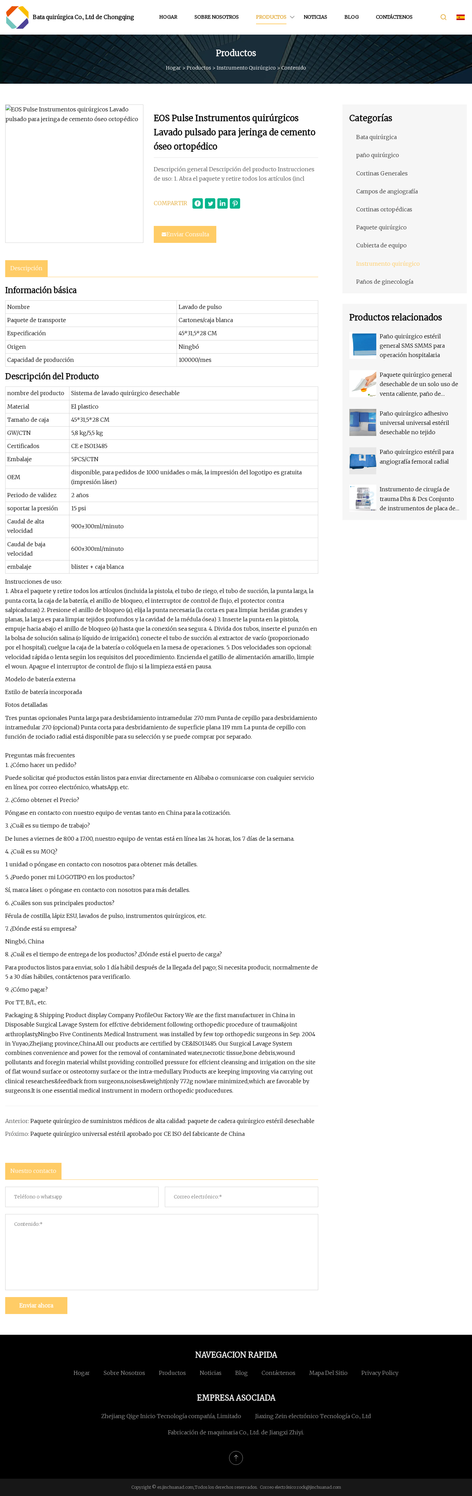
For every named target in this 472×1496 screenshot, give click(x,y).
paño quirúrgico (377, 155)
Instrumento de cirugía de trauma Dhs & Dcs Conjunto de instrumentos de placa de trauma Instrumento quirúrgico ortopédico (417, 499)
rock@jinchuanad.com (319, 1487)
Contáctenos (394, 17)
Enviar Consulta (188, 234)
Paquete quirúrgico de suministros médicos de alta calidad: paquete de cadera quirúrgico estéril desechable (172, 1121)
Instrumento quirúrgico (246, 68)
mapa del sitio (328, 1372)
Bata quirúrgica (376, 137)
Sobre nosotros (217, 17)
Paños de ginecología (384, 281)
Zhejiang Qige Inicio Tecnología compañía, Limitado (171, 1416)
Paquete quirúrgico (381, 227)
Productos (271, 17)
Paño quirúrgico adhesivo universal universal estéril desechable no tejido (414, 423)
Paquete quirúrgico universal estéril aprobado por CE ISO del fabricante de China (137, 1133)
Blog (351, 17)
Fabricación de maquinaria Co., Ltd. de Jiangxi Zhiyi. (236, 1432)
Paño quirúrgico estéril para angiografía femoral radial (417, 456)
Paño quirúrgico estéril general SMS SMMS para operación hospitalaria (412, 345)
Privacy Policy (379, 1372)
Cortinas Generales (382, 173)
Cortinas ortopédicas (384, 209)
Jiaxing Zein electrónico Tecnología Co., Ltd (313, 1416)
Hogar (168, 17)
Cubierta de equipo (381, 245)
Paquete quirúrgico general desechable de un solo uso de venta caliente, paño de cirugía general (419, 385)
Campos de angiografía (387, 191)
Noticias (315, 17)
